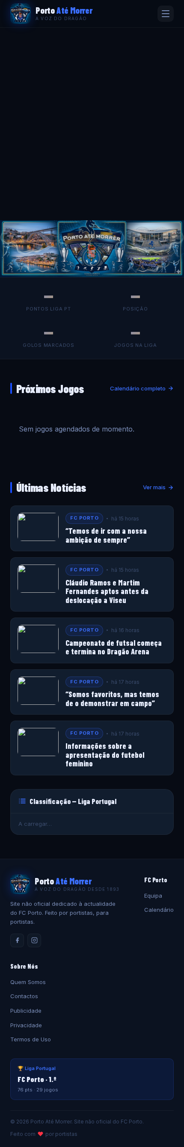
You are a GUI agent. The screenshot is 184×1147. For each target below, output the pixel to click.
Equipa (153, 895)
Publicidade (26, 1010)
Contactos (24, 996)
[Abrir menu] (165, 14)
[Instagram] (34, 940)
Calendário (159, 909)
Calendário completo (138, 388)
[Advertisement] (92, 124)
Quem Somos (28, 981)
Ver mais (154, 487)
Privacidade (26, 1025)
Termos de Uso (30, 1039)
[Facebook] (17, 940)
